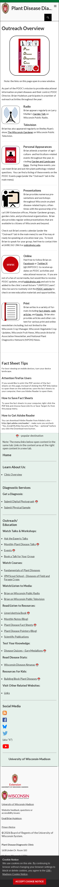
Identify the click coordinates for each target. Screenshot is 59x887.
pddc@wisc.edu (32, 245)
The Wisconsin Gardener (20, 132)
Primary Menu (55, 6)
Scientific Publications (16, 636)
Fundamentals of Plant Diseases (22, 570)
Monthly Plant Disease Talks (20, 544)
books (39, 314)
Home (7, 455)
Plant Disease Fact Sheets (18, 624)
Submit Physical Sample (17, 507)
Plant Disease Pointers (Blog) (20, 631)
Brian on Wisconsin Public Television (24, 599)
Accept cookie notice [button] (29, 881)
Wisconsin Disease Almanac (19, 664)
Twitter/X (42, 263)
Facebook (28, 263)
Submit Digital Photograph (19, 501)
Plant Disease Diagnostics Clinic (32, 8)
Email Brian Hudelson (12, 818)
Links (7, 693)
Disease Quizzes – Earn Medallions (23, 650)
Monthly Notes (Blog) (16, 619)
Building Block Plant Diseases (20, 678)
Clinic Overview (13, 474)
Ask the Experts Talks (16, 538)
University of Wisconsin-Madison (29, 759)
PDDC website (44, 288)
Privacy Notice (8, 827)
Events (8, 550)
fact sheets (44, 310)
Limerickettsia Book (15, 613)
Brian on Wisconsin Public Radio (22, 593)
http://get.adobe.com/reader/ (15, 423)
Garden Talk (39, 113)
